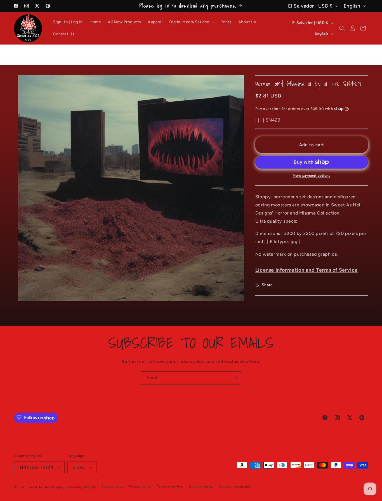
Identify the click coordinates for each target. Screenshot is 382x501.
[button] (191, 22)
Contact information (235, 486)
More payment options (311, 176)
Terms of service (170, 486)
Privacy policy (140, 486)
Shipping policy (201, 486)
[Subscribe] (235, 378)
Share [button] (267, 285)
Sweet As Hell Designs (46, 487)
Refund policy (112, 486)
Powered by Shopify (80, 487)
